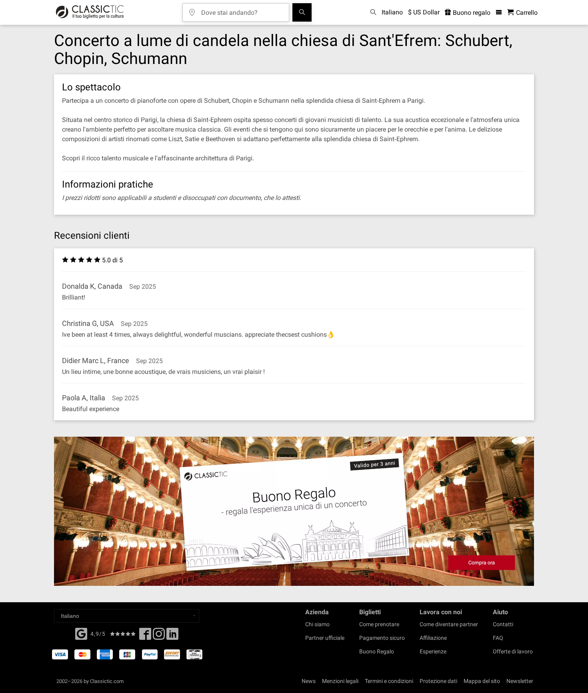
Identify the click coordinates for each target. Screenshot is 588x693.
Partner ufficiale (324, 638)
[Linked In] (172, 636)
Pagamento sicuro (382, 638)
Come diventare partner (449, 624)
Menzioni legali (340, 681)
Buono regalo (470, 12)
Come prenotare (379, 624)
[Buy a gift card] (294, 511)
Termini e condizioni (389, 681)
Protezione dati (438, 681)
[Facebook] (81, 633)
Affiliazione (433, 638)
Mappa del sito (482, 681)
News (309, 681)
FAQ (498, 638)
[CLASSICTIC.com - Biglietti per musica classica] (90, 12)
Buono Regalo (376, 651)
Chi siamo (317, 624)
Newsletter (519, 681)
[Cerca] (302, 12)
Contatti (503, 624)
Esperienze (433, 651)
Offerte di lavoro (513, 651)
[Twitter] (159, 636)
